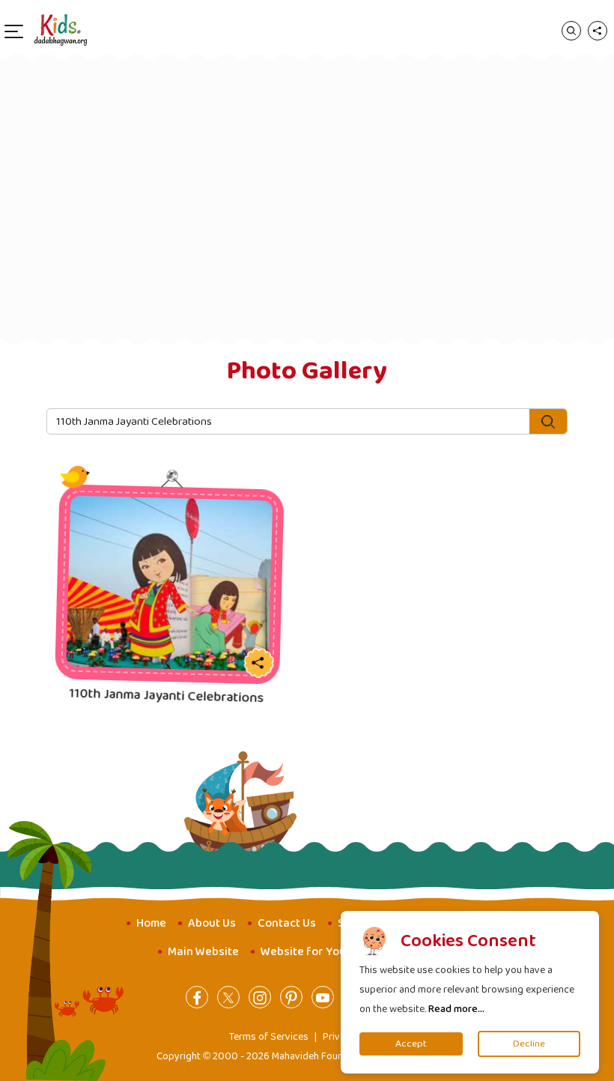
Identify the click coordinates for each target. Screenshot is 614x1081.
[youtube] (322, 997)
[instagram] (260, 997)
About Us (212, 923)
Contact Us (287, 923)
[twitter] (228, 997)
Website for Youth (309, 951)
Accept (411, 1044)
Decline (529, 1044)
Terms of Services (268, 1037)
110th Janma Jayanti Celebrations (173, 696)
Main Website (203, 951)
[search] (571, 29)
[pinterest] (291, 997)
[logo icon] (60, 30)
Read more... (456, 1009)
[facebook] (197, 997)
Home (151, 923)
